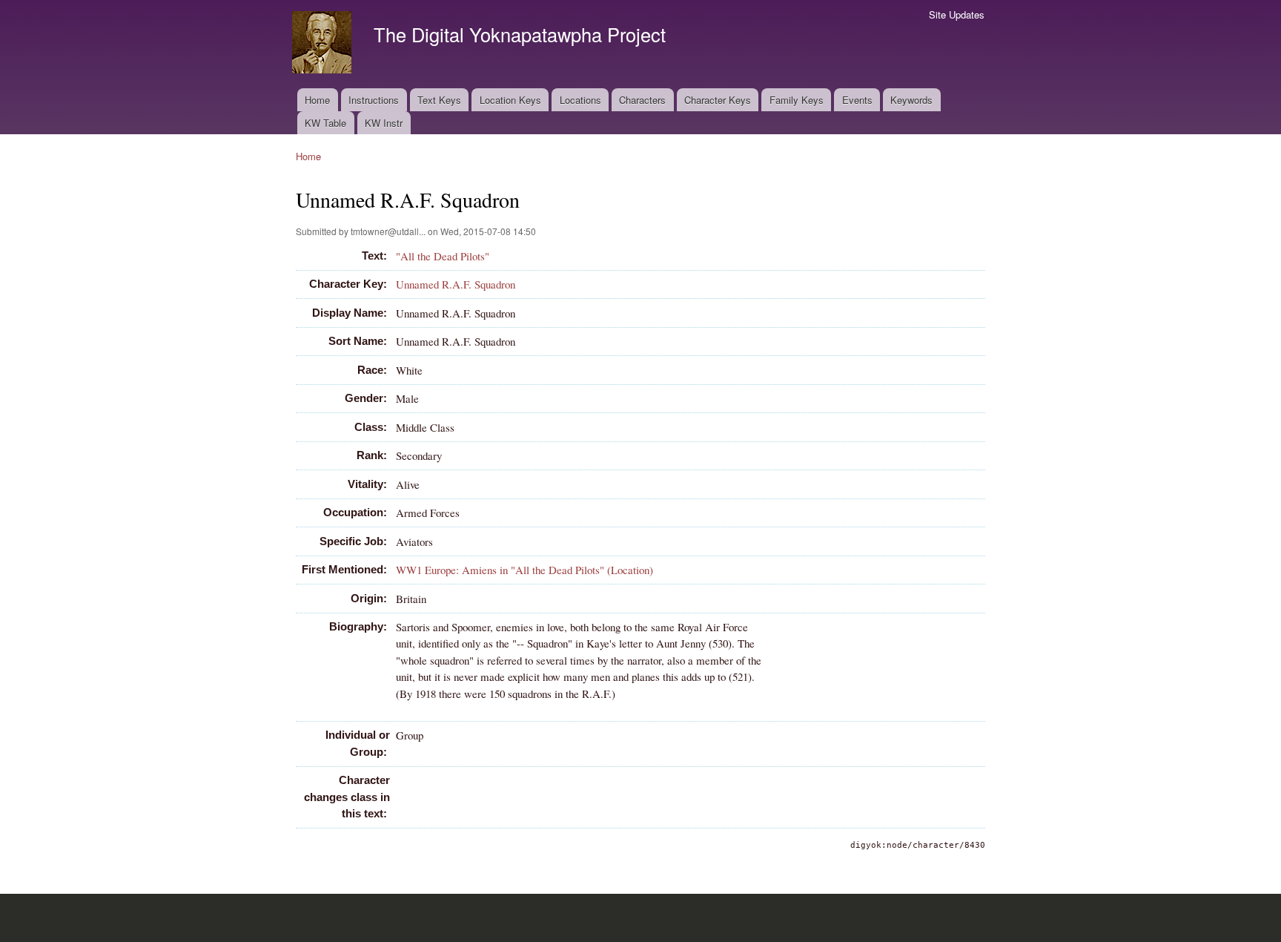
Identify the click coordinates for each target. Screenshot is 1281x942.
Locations (580, 100)
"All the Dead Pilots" (442, 255)
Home (317, 100)
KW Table (325, 123)
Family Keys (796, 100)
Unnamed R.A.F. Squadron (455, 284)
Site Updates (956, 14)
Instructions (373, 100)
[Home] (324, 44)
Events (857, 100)
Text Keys (439, 100)
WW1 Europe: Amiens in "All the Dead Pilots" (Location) (524, 569)
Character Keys (717, 100)
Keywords (911, 100)
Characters (642, 100)
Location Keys (510, 100)
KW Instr (384, 123)
